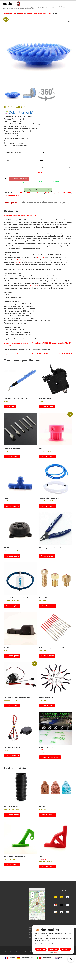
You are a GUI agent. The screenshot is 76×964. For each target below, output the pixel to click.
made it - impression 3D (16, 949)
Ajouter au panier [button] (47, 406)
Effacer (40, 172)
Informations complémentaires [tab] (39, 203)
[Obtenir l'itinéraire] (44, 889)
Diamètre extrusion (14, 152)
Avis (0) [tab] (64, 203)
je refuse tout (53, 949)
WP (11, 952)
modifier (39, 919)
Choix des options (47, 456)
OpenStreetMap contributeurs (34, 918)
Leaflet (32, 916)
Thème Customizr (31, 952)
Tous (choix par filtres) (12, 195)
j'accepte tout (41, 949)
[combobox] (54, 167)
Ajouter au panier (18, 179)
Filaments (21, 13)
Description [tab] (10, 203)
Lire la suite (10, 406)
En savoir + (65, 949)
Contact (32, 937)
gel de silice (34, 286)
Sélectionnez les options (50, 757)
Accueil (6, 13)
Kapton (20, 260)
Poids (8, 160)
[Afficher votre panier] (68, 5)
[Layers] (41, 894)
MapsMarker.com (34, 914)
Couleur (9, 170)
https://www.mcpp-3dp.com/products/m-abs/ (20, 216)
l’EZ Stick (40, 257)
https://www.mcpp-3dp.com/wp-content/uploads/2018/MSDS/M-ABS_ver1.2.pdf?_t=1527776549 (38, 354)
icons (35, 916)
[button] (69, 21)
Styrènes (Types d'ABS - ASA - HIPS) (39, 13)
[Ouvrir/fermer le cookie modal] (71, 959)
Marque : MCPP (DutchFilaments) (32, 193)
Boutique (13, 13)
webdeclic (55, 952)
